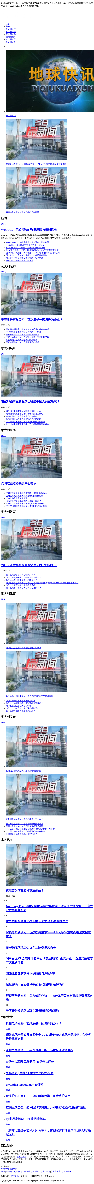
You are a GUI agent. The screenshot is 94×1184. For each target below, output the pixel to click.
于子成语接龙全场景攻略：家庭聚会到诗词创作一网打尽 (30, 829)
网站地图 (5, 1169)
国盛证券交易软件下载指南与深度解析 (31, 973)
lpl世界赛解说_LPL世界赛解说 (26, 1118)
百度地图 (13, 1169)
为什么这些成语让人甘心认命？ (19, 706)
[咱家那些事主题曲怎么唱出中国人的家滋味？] (31, 396)
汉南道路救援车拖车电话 (16, 498)
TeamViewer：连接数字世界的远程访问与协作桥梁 (27, 242)
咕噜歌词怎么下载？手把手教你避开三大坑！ (25, 414)
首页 (8, 24)
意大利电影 (21, 1157)
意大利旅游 (11, 34)
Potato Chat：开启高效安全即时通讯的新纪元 (25, 245)
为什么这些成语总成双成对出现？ (20, 711)
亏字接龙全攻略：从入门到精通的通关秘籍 (24, 826)
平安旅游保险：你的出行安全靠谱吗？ (22, 334)
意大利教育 (11, 37)
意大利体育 (11, 39)
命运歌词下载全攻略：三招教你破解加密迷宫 (25, 422)
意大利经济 (11, 29)
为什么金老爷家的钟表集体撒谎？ (20, 701)
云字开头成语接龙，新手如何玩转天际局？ (24, 824)
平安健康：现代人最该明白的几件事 (21, 340)
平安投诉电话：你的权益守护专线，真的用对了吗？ (28, 337)
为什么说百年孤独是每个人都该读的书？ (23, 588)
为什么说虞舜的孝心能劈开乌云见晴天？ (23, 577)
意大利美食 (11, 42)
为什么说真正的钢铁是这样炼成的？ (21, 585)
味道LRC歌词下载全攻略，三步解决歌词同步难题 (27, 424)
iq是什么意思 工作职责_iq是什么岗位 (30, 1061)
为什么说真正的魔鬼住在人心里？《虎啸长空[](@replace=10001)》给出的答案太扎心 (42, 583)
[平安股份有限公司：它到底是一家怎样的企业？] (31, 314)
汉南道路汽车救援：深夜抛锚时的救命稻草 (24, 496)
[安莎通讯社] (20, 19)
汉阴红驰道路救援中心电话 (18, 483)
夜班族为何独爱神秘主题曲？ (25, 890)
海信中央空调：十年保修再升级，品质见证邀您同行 (39, 1050)
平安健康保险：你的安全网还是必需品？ (23, 342)
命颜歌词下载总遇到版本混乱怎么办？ (22, 416)
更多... (3, 224)
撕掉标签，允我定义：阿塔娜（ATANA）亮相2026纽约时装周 (33, 253)
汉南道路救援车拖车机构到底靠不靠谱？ (23, 501)
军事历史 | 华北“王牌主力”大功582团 (29, 1073)
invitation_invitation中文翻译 (24, 1084)
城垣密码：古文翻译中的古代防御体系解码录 (35, 984)
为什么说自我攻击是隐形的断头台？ (21, 580)
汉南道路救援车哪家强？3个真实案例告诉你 (25, 503)
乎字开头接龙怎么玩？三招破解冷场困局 (32, 1010)
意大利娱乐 (11, 32)
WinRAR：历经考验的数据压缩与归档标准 (29, 229)
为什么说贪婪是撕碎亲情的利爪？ (20, 575)
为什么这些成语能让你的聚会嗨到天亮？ (23, 708)
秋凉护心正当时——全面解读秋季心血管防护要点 (38, 1096)
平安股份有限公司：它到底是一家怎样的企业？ (32, 319)
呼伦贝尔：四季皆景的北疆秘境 (19, 260)
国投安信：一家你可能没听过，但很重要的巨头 (26, 255)
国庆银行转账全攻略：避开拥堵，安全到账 (24, 258)
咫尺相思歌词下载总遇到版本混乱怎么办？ (24, 411)
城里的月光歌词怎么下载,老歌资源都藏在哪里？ (37, 921)
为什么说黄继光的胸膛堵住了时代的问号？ (29, 565)
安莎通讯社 (16, 1176)
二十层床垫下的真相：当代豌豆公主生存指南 (25, 831)
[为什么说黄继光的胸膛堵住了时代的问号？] (31, 559)
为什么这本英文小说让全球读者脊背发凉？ (24, 703)
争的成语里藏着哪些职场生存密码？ (21, 834)
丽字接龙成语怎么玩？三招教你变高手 (31, 947)
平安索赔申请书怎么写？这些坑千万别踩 (23, 332)
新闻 (8, 26)
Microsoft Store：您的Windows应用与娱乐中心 (25, 248)
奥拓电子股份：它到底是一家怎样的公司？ (34, 1023)
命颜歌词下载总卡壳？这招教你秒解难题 (23, 419)
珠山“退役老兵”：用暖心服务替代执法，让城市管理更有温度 (32, 250)
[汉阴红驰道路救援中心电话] (31, 478)
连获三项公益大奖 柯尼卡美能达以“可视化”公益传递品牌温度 (46, 1107)
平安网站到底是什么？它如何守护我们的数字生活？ (28, 329)
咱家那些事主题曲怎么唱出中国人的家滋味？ (30, 401)
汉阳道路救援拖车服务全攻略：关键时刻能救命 (26, 493)
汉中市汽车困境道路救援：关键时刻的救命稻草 (26, 506)
